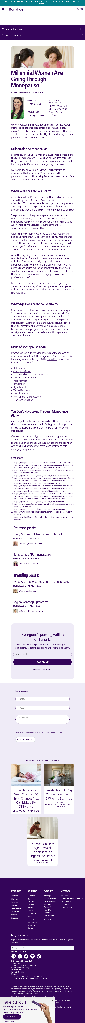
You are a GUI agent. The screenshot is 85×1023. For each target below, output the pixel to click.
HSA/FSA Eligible (47, 911)
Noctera (14, 895)
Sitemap (14, 974)
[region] (42, 3)
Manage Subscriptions (50, 897)
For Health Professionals (66, 906)
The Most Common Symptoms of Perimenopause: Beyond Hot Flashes (42, 850)
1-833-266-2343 (67, 901)
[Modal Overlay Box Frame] (27, 1010)
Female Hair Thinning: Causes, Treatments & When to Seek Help (58, 794)
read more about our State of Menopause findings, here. (42, 291)
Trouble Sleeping (21, 393)
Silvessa (14, 918)
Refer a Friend (49, 901)
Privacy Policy (16, 963)
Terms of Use (16, 970)
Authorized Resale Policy (20, 968)
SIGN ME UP (42, 662)
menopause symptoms (22, 356)
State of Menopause (32, 921)
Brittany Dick (34, 104)
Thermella (15, 911)
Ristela (14, 905)
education (26, 218)
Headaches (19, 384)
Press (30, 916)
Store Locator (31, 900)
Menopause (17, 310)
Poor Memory (20, 380)
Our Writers (32, 913)
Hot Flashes (19, 368)
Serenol (14, 914)
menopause (61, 161)
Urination (28, 400)
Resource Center (31, 909)
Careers (31, 904)
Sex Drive (45, 374)
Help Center (65, 895)
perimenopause (19, 137)
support (66, 424)
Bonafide (20, 961)
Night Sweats (20, 387)
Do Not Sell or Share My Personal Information (27, 976)
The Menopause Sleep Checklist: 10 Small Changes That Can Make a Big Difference (26, 798)
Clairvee (14, 899)
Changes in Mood (22, 371)
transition (52, 359)
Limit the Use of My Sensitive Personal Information (29, 978)
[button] (78, 9)
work (33, 164)
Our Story (32, 895)
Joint (15, 396)
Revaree (14, 902)
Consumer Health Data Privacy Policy (24, 965)
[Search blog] (80, 35)
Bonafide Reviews (31, 926)
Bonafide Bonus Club (48, 905)
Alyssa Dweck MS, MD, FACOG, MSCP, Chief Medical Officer (59, 110)
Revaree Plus (16, 908)
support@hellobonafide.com (67, 898)
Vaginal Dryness (21, 390)
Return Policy (49, 916)
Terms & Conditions (18, 972)
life (28, 164)
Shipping (47, 919)
